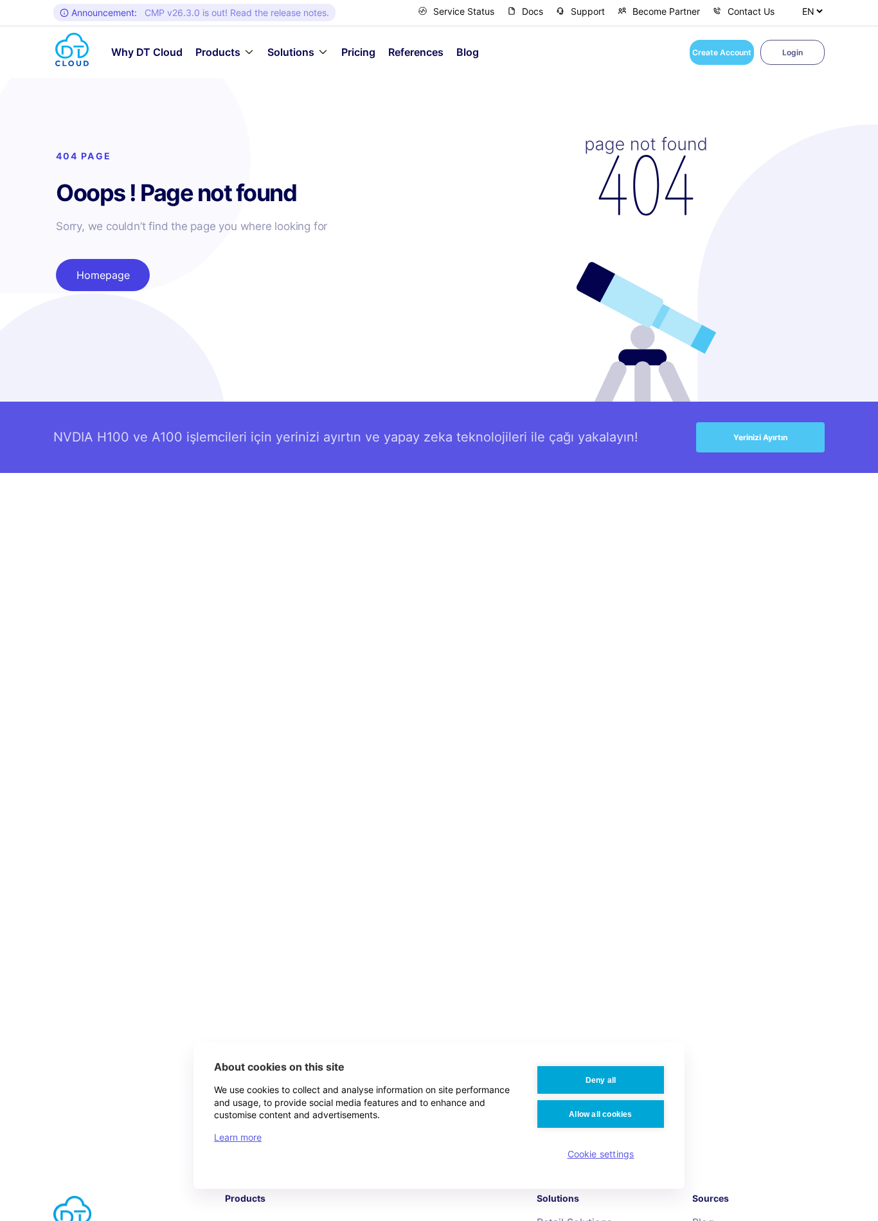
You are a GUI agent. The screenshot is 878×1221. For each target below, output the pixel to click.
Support (588, 11)
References (415, 52)
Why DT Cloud (147, 52)
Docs (532, 11)
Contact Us (751, 11)
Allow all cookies (600, 1114)
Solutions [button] (290, 52)
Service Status (463, 11)
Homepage (103, 275)
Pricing (358, 52)
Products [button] (217, 52)
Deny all (601, 1080)
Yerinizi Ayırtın (760, 437)
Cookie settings (601, 1153)
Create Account (721, 52)
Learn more (238, 1137)
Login (792, 52)
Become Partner (666, 11)
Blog (467, 52)
